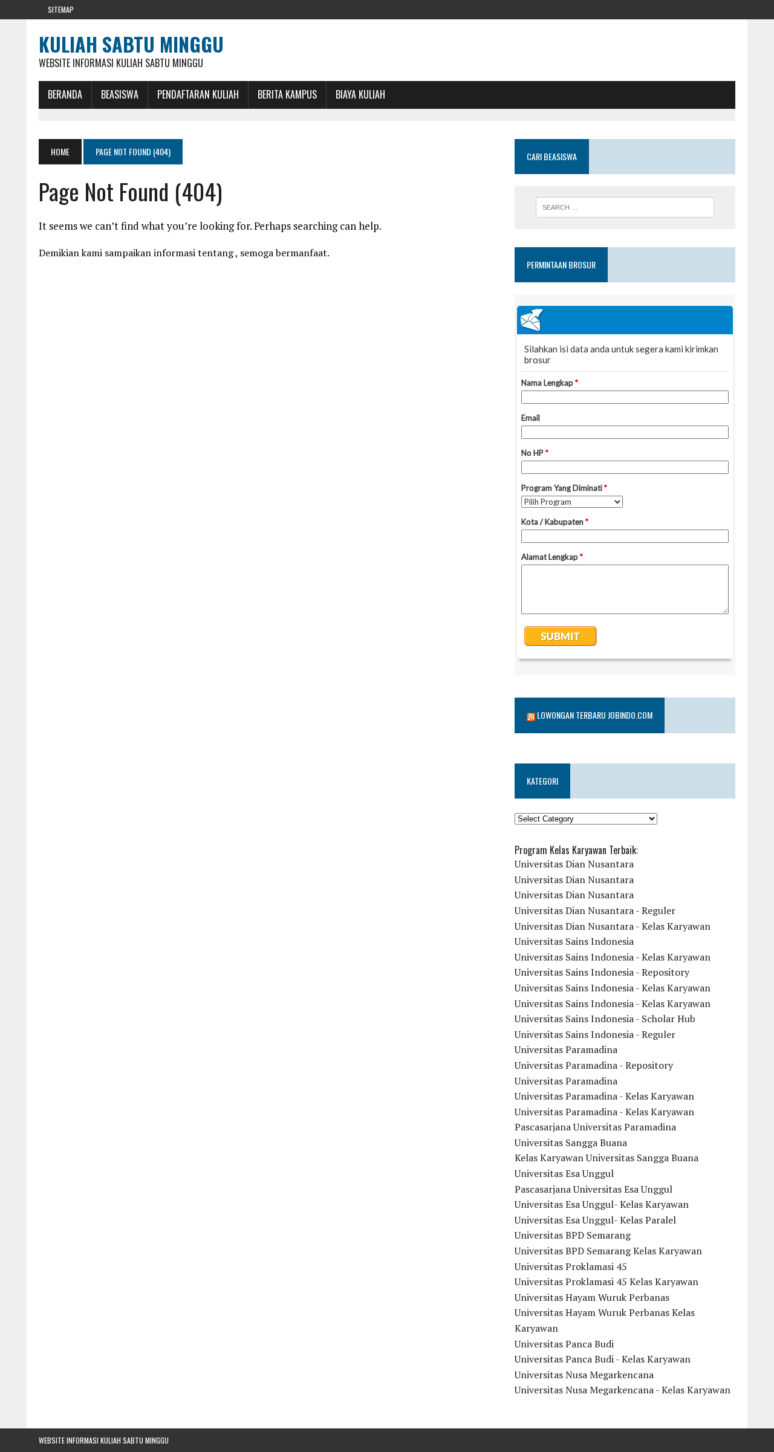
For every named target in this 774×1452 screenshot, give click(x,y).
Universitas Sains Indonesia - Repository (602, 972)
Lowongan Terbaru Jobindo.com (594, 714)
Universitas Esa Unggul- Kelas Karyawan (602, 1204)
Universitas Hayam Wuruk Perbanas (592, 1297)
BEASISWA (119, 94)
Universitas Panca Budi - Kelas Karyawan (603, 1359)
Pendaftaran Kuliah (198, 94)
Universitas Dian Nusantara (574, 863)
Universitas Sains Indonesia (574, 941)
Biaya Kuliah (360, 94)
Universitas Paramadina (566, 1049)
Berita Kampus (287, 94)
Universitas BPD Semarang (573, 1235)
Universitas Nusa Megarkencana (584, 1374)
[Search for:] (624, 207)
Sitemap (61, 9)
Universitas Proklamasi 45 (571, 1266)
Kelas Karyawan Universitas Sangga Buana (606, 1157)
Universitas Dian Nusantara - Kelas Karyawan (613, 926)
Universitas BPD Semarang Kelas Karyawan (608, 1250)
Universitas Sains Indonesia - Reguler (595, 1034)
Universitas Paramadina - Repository (594, 1065)
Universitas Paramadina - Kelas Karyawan (604, 1096)
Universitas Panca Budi (564, 1343)
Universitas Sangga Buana (571, 1142)
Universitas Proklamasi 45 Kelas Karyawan (606, 1281)
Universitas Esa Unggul (564, 1173)
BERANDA (65, 94)
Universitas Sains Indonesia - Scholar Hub (605, 1018)
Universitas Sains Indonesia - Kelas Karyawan (613, 957)
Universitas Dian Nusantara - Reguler (595, 910)
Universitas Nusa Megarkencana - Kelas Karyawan (622, 1389)
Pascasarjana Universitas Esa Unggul (593, 1189)
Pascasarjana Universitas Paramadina (595, 1126)
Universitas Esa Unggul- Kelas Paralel (595, 1220)
